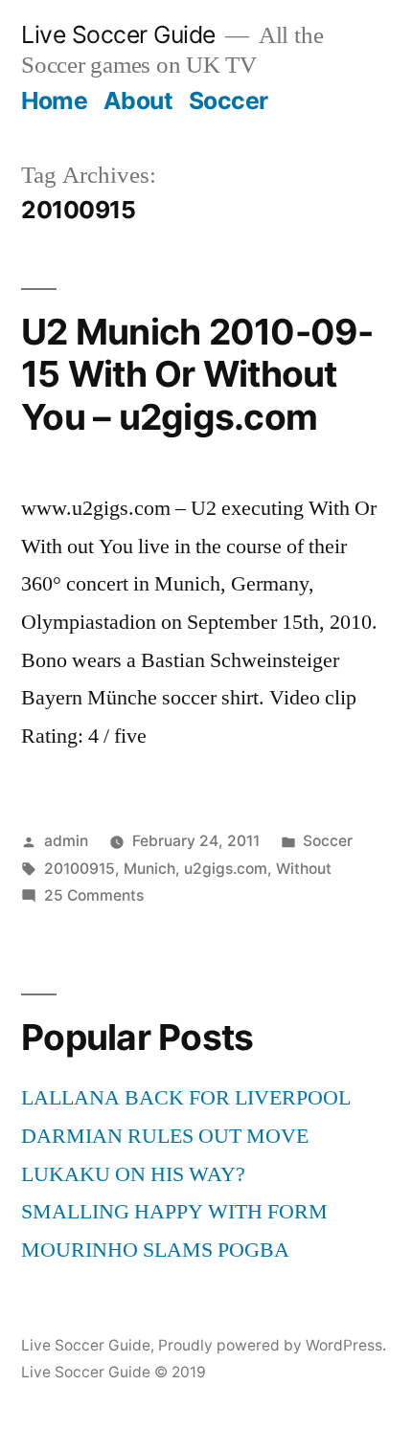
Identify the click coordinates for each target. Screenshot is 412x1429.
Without (304, 869)
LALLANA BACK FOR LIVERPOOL (186, 1097)
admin (66, 841)
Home (54, 100)
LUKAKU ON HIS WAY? (133, 1174)
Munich (149, 869)
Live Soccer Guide (118, 34)
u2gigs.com (225, 869)
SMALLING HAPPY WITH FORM (174, 1211)
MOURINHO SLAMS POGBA (155, 1250)
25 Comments (94, 895)
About (138, 100)
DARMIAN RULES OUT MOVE (165, 1136)
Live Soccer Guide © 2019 (113, 1372)
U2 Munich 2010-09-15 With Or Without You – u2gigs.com (197, 374)
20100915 (79, 869)
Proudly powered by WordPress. (272, 1345)
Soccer (228, 100)
